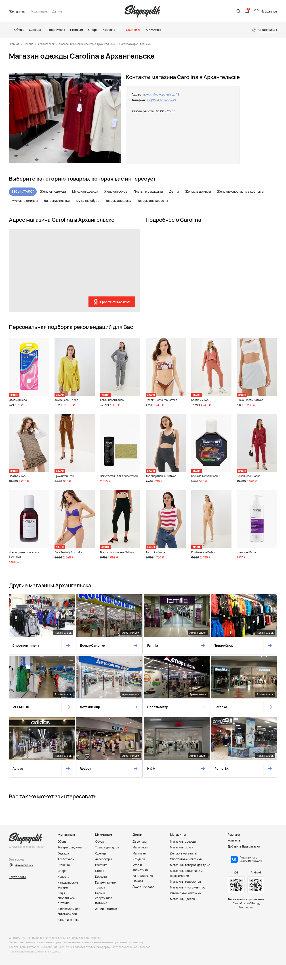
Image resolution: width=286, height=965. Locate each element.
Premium (64, 865)
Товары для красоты (152, 200)
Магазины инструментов (187, 887)
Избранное (269, 11)
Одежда (63, 853)
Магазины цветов (182, 899)
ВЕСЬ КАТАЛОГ (23, 191)
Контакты (234, 840)
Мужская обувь (87, 200)
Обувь (62, 841)
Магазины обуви (181, 847)
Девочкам (139, 841)
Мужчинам (39, 11)
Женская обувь (115, 191)
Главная (14, 44)
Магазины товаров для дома (190, 865)
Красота (63, 877)
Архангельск (46, 44)
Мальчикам (140, 847)
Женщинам (17, 11)
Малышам (139, 853)
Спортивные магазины (186, 859)
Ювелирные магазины (185, 893)
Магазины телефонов (185, 882)
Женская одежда (53, 191)
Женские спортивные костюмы (240, 191)
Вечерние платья (57, 200)
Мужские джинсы (25, 200)
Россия (28, 44)
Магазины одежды (183, 841)
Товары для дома (118, 200)
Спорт (62, 871)
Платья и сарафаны (148, 191)
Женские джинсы (198, 191)
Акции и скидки (69, 920)
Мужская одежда (85, 191)
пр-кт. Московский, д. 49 (161, 94)
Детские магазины (183, 853)
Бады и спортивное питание (66, 898)
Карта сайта (17, 877)
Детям (57, 11)
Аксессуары (66, 859)
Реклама (234, 835)
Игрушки (138, 859)
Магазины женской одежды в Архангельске (87, 44)
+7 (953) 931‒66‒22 (161, 100)
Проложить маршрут (115, 302)
